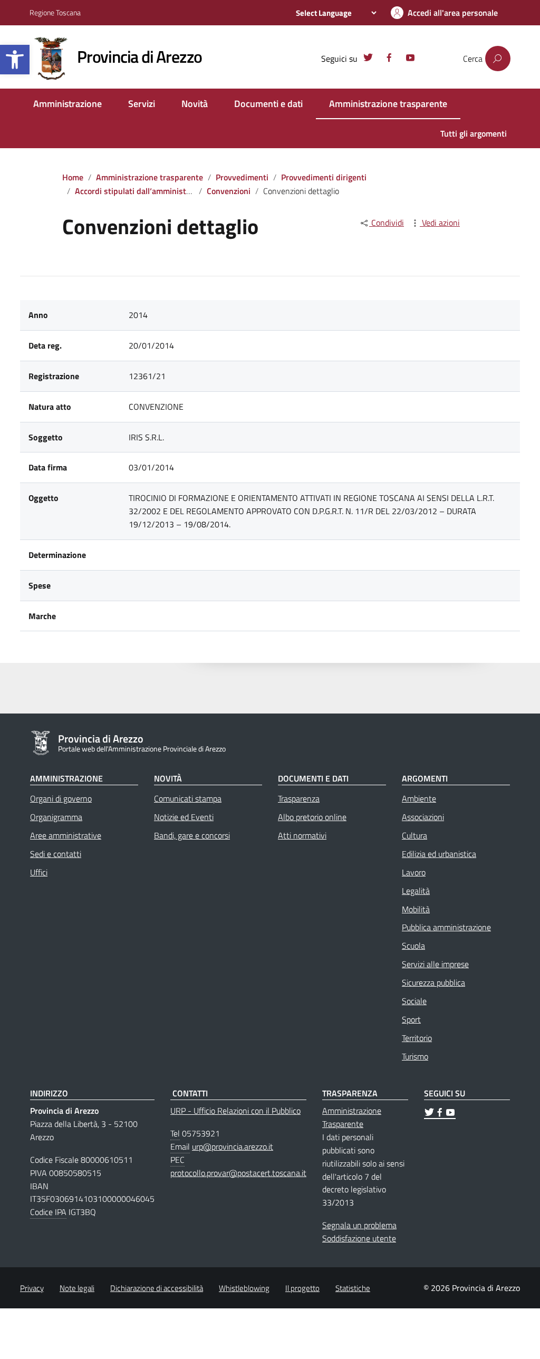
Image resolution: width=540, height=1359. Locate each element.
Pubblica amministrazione (446, 927)
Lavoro (414, 872)
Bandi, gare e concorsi (192, 835)
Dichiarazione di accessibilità (156, 1288)
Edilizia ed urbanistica (439, 853)
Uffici (38, 872)
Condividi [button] (386, 222)
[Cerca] (497, 58)
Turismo (415, 1056)
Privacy (32, 1288)
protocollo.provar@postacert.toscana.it (238, 1173)
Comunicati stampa (187, 798)
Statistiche (352, 1288)
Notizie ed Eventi (184, 817)
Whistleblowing (244, 1288)
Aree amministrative (65, 835)
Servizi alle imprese (435, 964)
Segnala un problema (359, 1225)
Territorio (417, 1038)
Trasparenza (299, 798)
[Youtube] (410, 59)
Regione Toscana (55, 12)
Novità (194, 104)
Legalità (416, 890)
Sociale (414, 1001)
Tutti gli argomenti (473, 133)
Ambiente (419, 798)
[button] (15, 59)
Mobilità (416, 909)
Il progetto (302, 1288)
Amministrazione (67, 104)
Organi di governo (61, 798)
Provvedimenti (242, 177)
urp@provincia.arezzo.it (232, 1146)
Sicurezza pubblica (433, 982)
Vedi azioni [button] (440, 222)
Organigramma (56, 817)
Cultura (414, 835)
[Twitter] (368, 59)
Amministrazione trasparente (388, 104)
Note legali (77, 1288)
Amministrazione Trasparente (351, 1117)
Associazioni (423, 817)
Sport (411, 1019)
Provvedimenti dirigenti (324, 177)
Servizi (141, 104)
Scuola (413, 945)
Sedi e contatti (55, 853)
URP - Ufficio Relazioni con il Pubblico (235, 1110)
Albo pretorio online (312, 817)
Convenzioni (228, 191)
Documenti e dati (268, 104)
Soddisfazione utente (359, 1238)
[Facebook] (389, 59)
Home (72, 177)
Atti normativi (302, 835)
